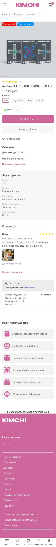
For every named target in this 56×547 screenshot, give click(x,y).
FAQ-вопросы (10, 500)
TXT (38, 14)
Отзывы (7, 483)
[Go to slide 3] (6, 76)
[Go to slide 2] (4, 76)
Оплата (7, 473)
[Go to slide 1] (2, 76)
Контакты (8, 478)
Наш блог (8, 505)
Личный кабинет (12, 456)
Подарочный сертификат (16, 494)
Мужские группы (23, 14)
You (6, 100)
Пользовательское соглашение (20, 519)
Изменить (29, 287)
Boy (30, 100)
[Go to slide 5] (10, 76)
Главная (6, 14)
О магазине (9, 462)
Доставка (8, 467)
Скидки (7, 489)
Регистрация (10, 525)
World (39, 100)
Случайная (18, 100)
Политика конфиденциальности (20, 514)
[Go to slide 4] (8, 76)
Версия (5, 95)
